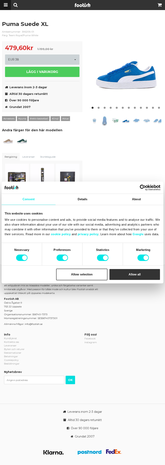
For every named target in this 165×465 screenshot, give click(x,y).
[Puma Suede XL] (8, 141)
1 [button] (93, 108)
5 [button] (117, 108)
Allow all (135, 274)
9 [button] (141, 108)
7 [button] (129, 108)
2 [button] (99, 108)
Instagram (91, 342)
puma (76, 27)
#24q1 (55, 118)
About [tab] (136, 199)
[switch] (62, 258)
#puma (22, 118)
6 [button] (123, 108)
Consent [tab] (29, 199)
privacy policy (88, 234)
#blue (65, 118)
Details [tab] (83, 199)
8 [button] (135, 108)
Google (138, 234)
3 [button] (105, 108)
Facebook (90, 338)
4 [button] (111, 108)
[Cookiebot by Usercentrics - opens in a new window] (142, 188)
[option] (127, 65)
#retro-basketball (39, 118)
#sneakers (8, 118)
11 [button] (153, 108)
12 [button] (159, 108)
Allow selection (82, 274)
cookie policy (61, 234)
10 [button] (147, 108)
